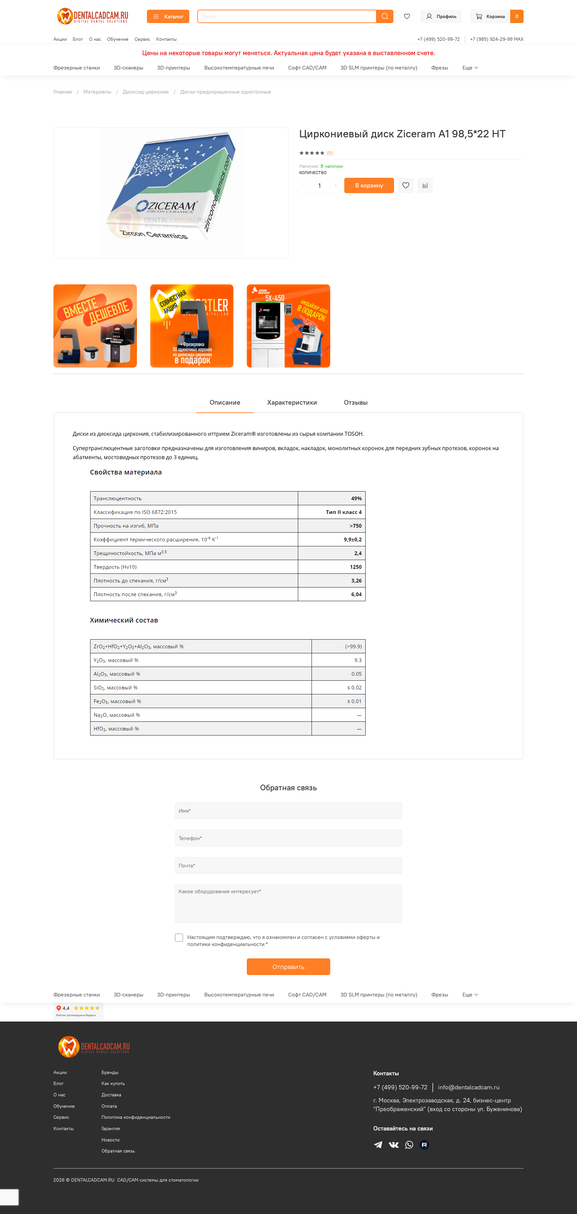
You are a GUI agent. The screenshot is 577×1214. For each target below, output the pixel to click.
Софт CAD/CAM (307, 67)
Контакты (166, 39)
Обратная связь (118, 1151)
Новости (111, 1140)
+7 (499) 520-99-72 (438, 39)
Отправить (288, 966)
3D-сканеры (128, 67)
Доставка (111, 1095)
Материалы (97, 91)
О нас (95, 39)
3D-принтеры (173, 67)
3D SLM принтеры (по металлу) (379, 67)
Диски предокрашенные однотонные (225, 91)
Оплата (109, 1106)
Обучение (118, 39)
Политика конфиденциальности (136, 1117)
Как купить (113, 1083)
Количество (313, 172)
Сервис (142, 39)
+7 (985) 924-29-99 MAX (497, 39)
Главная (62, 91)
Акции (60, 39)
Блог (78, 39)
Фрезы (439, 67)
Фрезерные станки (76, 67)
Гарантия (111, 1128)
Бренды (110, 1072)
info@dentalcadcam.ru (469, 1087)
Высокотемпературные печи (239, 67)
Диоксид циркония (146, 91)
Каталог (174, 16)
